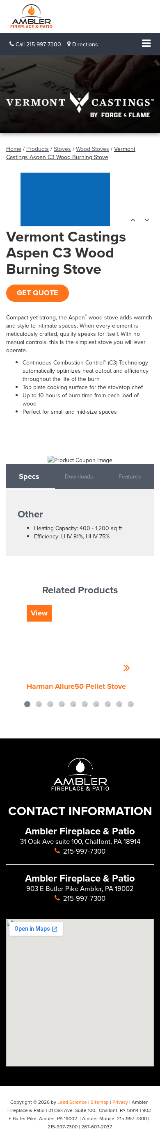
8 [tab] (108, 704)
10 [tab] (131, 704)
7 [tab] (96, 704)
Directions (84, 44)
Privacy (120, 1101)
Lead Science (72, 1101)
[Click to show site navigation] (146, 44)
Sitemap (100, 1101)
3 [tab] (50, 704)
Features (130, 476)
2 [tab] (39, 704)
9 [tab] (119, 704)
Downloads (79, 476)
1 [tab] (27, 704)
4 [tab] (62, 704)
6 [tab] (85, 704)
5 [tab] (73, 704)
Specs (29, 476)
